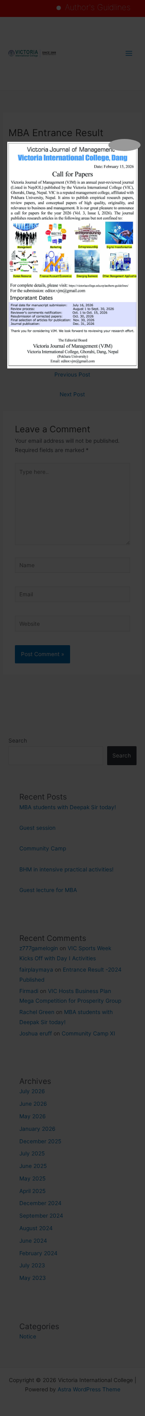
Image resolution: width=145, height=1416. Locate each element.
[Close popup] (124, 145)
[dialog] (72, 255)
